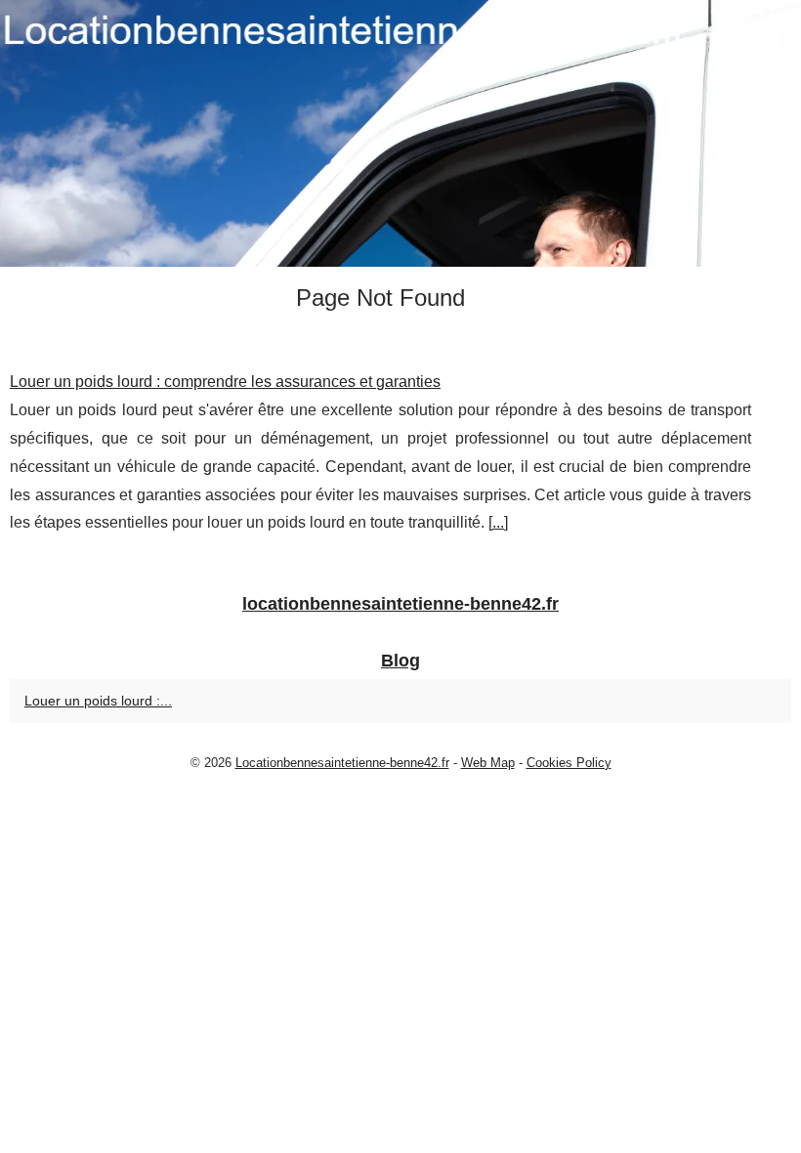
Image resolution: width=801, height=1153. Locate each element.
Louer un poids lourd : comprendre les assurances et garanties (225, 381)
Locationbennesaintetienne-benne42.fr (342, 762)
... (498, 522)
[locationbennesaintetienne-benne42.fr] (400, 133)
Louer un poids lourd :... (98, 700)
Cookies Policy (569, 762)
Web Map (488, 762)
